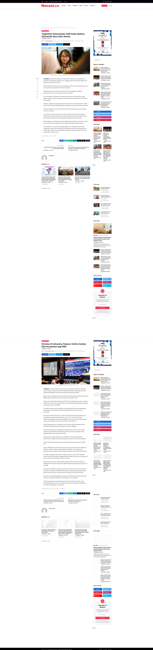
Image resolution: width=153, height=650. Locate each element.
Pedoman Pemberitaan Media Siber (55, 1)
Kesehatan (92, 5)
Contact (65, 1)
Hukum (81, 5)
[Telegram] (37, 94)
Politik (69, 5)
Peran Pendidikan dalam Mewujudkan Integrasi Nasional (106, 204)
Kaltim (95, 235)
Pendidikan (75, 5)
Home (48, 27)
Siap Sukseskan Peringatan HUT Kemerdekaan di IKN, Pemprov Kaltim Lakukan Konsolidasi (78, 149)
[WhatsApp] (37, 88)
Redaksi (46, 1)
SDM (55, 135)
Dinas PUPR (57, 488)
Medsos (50, 135)
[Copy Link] (37, 97)
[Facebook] (37, 82)
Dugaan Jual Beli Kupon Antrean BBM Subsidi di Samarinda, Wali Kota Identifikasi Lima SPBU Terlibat (106, 95)
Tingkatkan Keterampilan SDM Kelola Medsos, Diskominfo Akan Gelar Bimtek (77, 501)
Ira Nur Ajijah (50, 351)
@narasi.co (97, 59)
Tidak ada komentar (68, 41)
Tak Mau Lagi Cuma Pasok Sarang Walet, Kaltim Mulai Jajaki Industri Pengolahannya (106, 104)
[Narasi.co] (50, 6)
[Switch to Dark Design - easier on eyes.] (109, 5)
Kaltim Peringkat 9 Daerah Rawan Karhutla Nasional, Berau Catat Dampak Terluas (106, 70)
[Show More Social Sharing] (71, 44)
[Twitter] (37, 85)
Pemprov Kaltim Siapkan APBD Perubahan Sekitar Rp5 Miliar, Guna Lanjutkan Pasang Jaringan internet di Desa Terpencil (49, 179)
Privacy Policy (103, 312)
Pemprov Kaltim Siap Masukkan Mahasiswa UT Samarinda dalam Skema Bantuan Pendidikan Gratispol (106, 196)
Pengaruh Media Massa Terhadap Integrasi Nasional (106, 188)
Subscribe (104, 5)
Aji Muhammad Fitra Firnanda (47, 488)
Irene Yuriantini (45, 135)
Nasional (64, 5)
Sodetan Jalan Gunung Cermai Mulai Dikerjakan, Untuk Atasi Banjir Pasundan (106, 86)
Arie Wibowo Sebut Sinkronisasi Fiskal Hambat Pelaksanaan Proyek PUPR (49, 531)
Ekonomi (86, 5)
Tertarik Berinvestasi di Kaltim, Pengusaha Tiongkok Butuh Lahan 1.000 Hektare (106, 212)
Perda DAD (62, 488)
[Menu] (42, 2)
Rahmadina (49, 41)
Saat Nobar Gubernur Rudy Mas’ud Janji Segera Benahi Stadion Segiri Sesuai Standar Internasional (65, 179)
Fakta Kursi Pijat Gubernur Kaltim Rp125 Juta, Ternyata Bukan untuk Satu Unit (82, 179)
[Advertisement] (76, 18)
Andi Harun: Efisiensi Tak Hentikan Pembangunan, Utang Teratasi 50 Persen (106, 78)
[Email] (37, 91)
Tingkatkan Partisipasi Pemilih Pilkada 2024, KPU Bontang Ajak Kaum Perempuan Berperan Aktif (53, 501)
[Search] (110, 5)
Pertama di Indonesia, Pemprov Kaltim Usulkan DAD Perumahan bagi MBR (54, 149)
